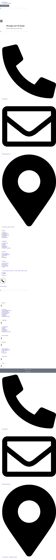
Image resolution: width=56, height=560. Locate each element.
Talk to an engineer (3, 286)
